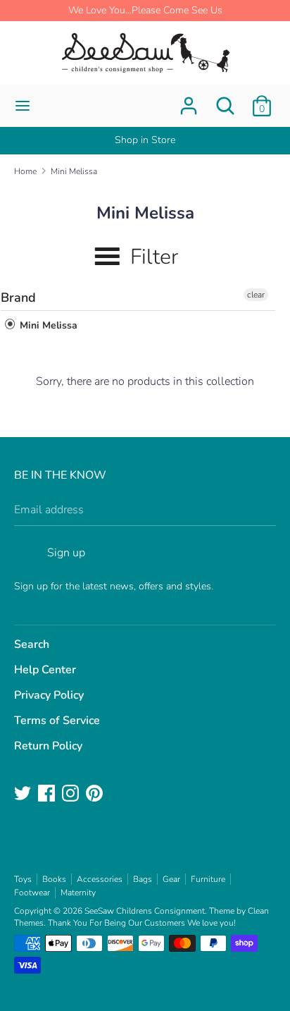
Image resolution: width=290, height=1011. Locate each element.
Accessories (99, 879)
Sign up (66, 552)
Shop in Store (145, 140)
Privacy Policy (49, 695)
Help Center (45, 670)
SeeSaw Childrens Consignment (144, 911)
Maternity (78, 892)
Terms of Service (57, 720)
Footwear (32, 892)
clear (256, 294)
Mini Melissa (47, 325)
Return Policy (48, 746)
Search (31, 644)
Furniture (208, 879)
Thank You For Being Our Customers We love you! (142, 923)
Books (54, 879)
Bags (142, 879)
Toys (23, 879)
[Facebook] (48, 794)
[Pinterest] (96, 794)
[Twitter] (24, 794)
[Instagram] (72, 794)
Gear (171, 879)
